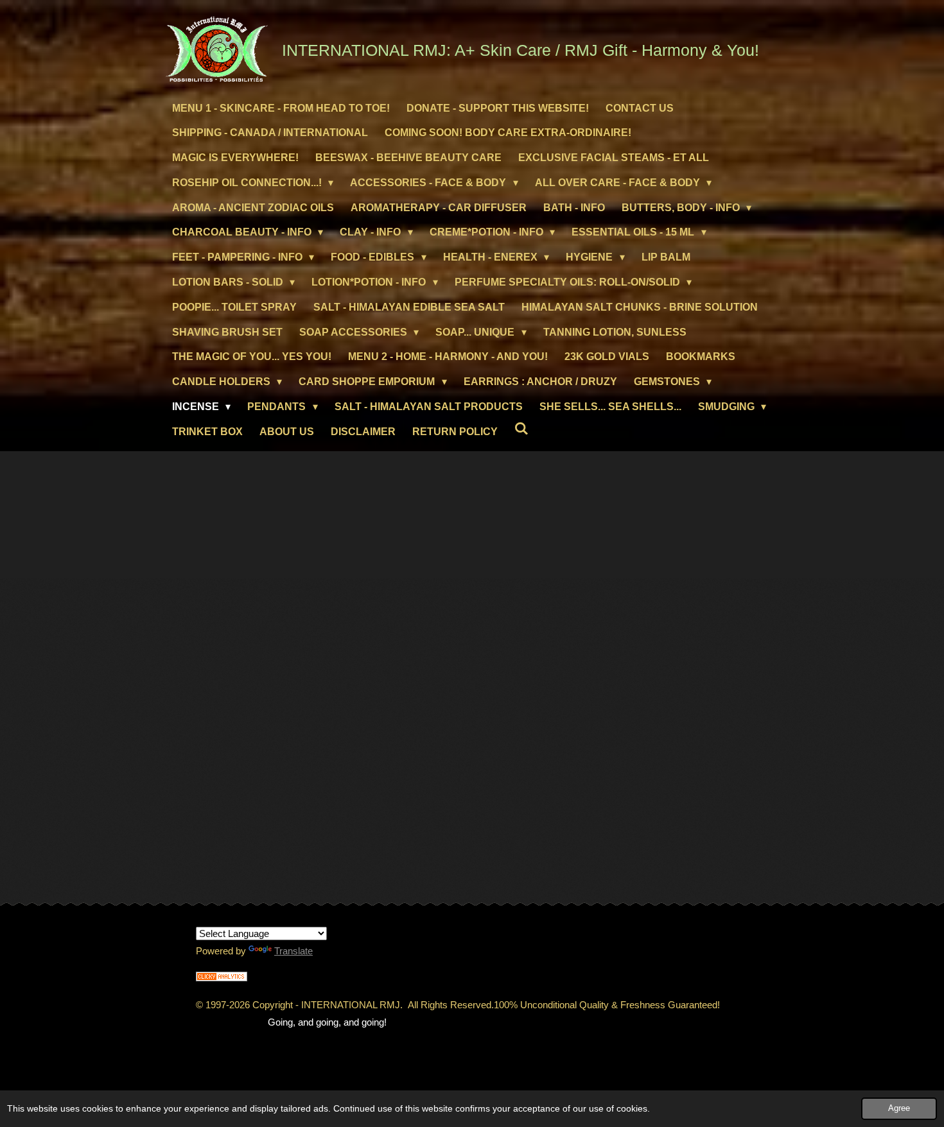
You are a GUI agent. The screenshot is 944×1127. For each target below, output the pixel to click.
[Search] (521, 429)
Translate (293, 950)
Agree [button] (899, 1108)
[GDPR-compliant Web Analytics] (221, 977)
